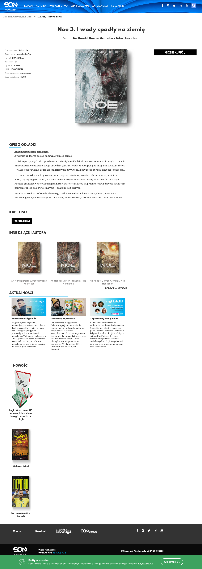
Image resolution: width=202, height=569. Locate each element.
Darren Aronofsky (102, 38)
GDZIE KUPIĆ (174, 52)
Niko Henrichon (127, 38)
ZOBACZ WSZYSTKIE (116, 288)
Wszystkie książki (24, 16)
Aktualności (100, 5)
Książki (28, 5)
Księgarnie (117, 5)
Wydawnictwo (59, 5)
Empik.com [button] (21, 221)
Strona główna (9, 16)
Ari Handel (80, 38)
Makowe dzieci (21, 466)
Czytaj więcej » (145, 563)
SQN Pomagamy (80, 5)
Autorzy (41, 5)
